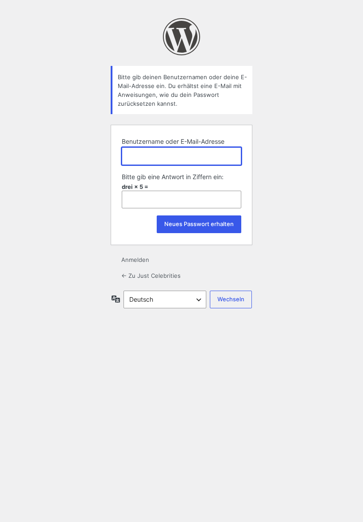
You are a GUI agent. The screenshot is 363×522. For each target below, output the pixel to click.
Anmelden (135, 259)
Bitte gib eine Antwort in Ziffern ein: (173, 176)
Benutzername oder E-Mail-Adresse (173, 141)
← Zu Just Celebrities (151, 275)
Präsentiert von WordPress (181, 36)
